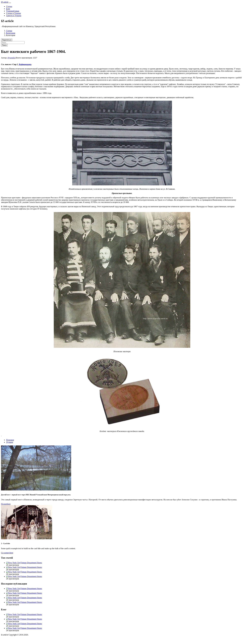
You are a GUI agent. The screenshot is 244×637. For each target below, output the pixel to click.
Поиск (4, 45)
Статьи (9, 6)
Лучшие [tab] (9, 442)
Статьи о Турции (13, 13)
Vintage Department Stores (31, 563)
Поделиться (6, 40)
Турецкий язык (12, 11)
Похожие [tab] (10, 440)
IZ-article (4, 2)
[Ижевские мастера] (122, 347)
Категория (10, 33)
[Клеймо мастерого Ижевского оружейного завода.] (122, 427)
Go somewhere (7, 553)
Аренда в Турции (13, 15)
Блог (8, 9)
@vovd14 (11, 58)
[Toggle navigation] (10, 2)
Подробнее (6, 504)
